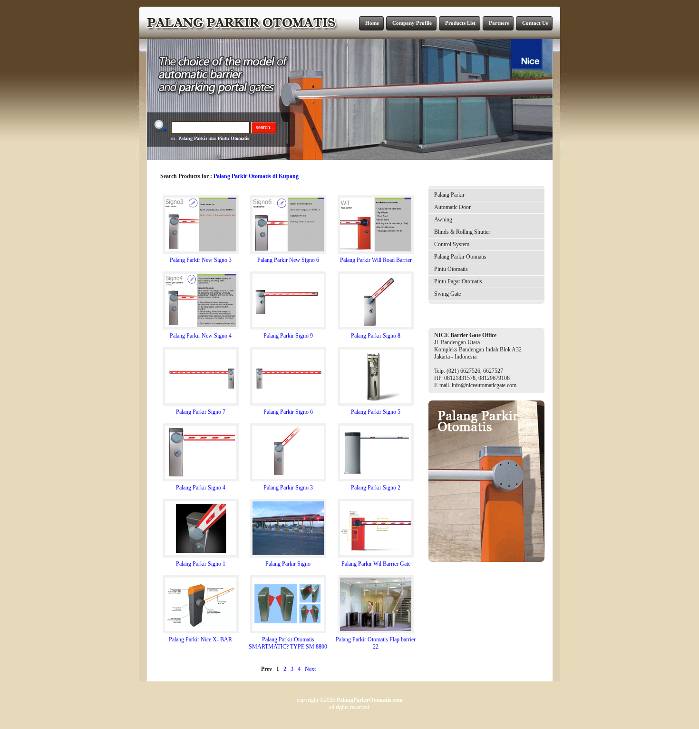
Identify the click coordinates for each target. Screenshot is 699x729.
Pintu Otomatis (233, 138)
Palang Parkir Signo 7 (200, 412)
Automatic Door (452, 207)
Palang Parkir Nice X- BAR (200, 639)
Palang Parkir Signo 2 (375, 487)
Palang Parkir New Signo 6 (288, 260)
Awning (443, 219)
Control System (451, 244)
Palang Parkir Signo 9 (288, 335)
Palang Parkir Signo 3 (288, 487)
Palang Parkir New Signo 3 (201, 260)
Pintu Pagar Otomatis (458, 281)
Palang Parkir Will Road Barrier (376, 260)
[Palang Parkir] (486, 560)
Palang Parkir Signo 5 (375, 412)
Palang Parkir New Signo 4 (201, 335)
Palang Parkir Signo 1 (200, 563)
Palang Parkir (192, 138)
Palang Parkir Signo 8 (375, 335)
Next (310, 669)
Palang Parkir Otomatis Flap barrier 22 (376, 643)
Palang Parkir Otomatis (460, 256)
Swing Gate (447, 293)
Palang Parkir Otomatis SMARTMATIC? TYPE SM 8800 (288, 643)
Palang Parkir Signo (288, 563)
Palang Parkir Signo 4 (200, 487)
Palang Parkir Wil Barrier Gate (375, 563)
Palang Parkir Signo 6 (288, 412)
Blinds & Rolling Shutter (462, 232)
